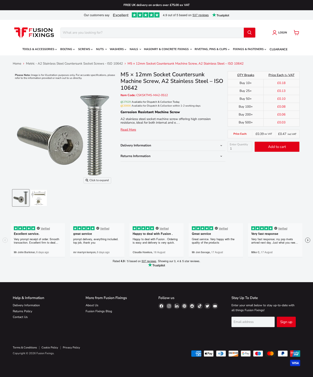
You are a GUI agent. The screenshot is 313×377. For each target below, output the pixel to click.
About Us (92, 305)
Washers (117, 49)
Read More (128, 129)
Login (282, 33)
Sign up (286, 321)
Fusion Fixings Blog (99, 311)
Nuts (100, 49)
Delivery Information (26, 305)
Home (17, 63)
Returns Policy (22, 311)
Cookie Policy (50, 348)
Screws (84, 49)
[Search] (249, 33)
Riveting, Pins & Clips (211, 49)
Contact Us (20, 317)
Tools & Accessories (38, 49)
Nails (134, 49)
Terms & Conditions (25, 348)
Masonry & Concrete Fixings (167, 49)
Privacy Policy (71, 348)
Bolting (66, 49)
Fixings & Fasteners (248, 49)
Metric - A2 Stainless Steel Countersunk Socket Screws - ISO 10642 (74, 63)
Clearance (278, 49)
